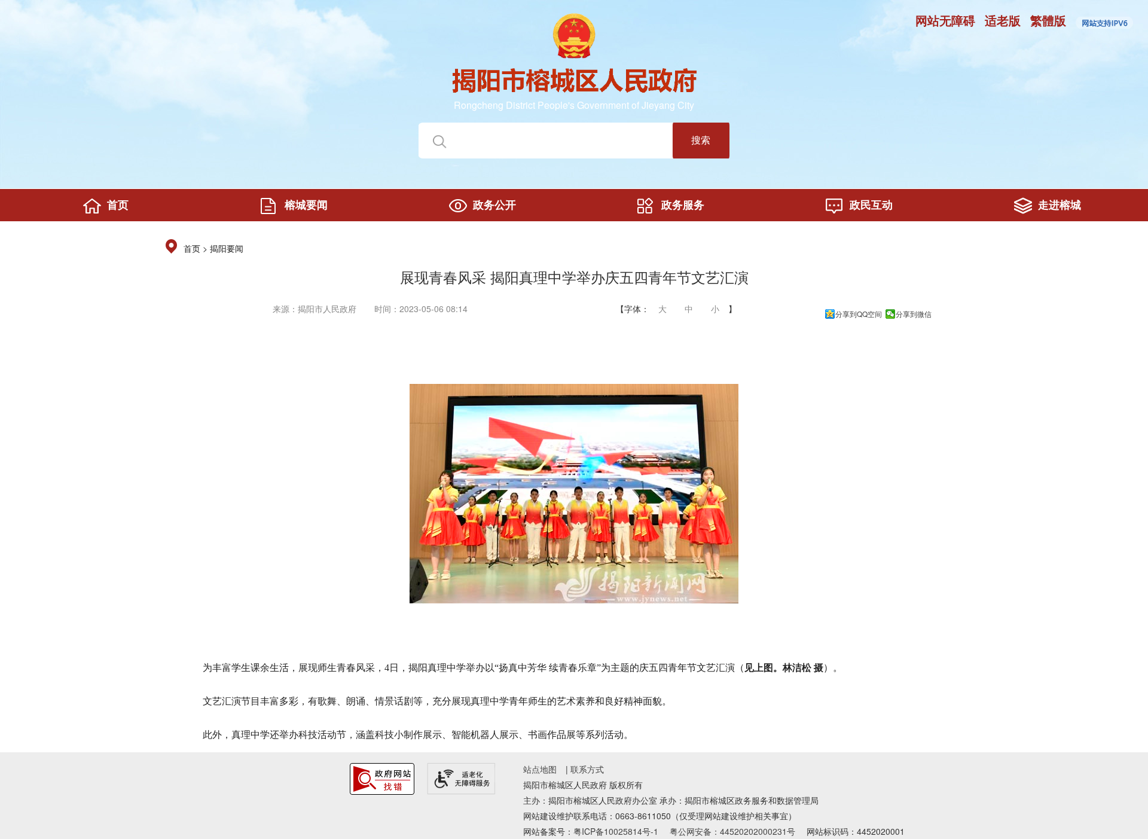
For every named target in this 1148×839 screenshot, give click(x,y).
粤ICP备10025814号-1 (615, 831)
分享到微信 (914, 314)
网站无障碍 (945, 20)
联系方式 (587, 769)
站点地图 (540, 769)
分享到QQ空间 (858, 314)
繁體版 (1048, 20)
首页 (192, 249)
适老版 (1003, 20)
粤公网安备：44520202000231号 (732, 831)
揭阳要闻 (226, 249)
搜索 (700, 140)
